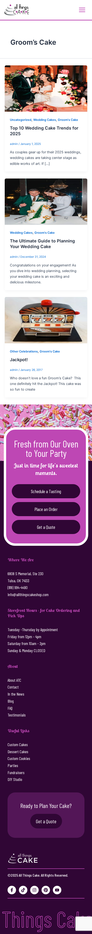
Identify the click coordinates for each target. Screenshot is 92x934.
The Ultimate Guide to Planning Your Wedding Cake (42, 243)
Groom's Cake (68, 120)
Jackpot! (19, 359)
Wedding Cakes (44, 120)
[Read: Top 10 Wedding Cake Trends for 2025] (46, 88)
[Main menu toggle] (82, 10)
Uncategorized (20, 120)
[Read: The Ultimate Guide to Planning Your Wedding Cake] (46, 201)
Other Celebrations (24, 351)
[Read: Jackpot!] (46, 320)
